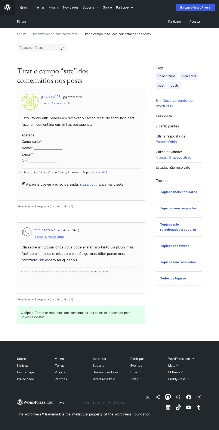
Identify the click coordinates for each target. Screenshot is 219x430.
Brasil (61, 403)
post (161, 85)
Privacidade (25, 379)
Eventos (136, 365)
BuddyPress (178, 379)
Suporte (98, 365)
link (41, 260)
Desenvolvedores (105, 372)
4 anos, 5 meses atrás (49, 236)
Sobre (21, 359)
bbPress (176, 372)
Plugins (60, 372)
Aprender (99, 359)
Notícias (22, 365)
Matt (173, 365)
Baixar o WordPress (195, 7)
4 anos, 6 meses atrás (56, 103)
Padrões (61, 379)
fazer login (89, 184)
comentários (166, 76)
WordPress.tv (104, 379)
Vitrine (59, 359)
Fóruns (22, 21)
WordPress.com (181, 359)
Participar (137, 359)
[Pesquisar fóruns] (63, 47)
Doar (135, 372)
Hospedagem (26, 372)
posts (175, 85)
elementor (189, 76)
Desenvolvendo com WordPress (55, 34)
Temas (59, 365)
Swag (136, 379)
